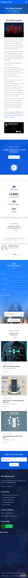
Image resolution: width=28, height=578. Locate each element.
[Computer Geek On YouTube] (10, 486)
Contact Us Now (13, 157)
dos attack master (18, 38)
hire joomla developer (9, 113)
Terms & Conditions (15, 575)
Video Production (6, 504)
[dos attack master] (14, 29)
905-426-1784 (14, 147)
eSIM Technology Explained (11, 366)
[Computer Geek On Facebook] (7, 486)
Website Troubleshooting (8, 500)
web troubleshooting (16, 115)
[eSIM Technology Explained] (14, 351)
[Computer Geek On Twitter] (8, 486)
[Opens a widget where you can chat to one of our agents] (23, 575)
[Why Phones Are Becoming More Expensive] (14, 385)
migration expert (9, 535)
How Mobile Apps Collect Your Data (12, 437)
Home (9, 10)
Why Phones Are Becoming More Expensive (13, 401)
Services (2, 535)
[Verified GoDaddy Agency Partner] (7, 526)
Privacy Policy (5, 575)
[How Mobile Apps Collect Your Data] (14, 421)
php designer (17, 113)
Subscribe (14, 464)
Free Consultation (14, 320)
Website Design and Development (11, 495)
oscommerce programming (15, 563)
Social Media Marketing (8, 502)
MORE (15, 240)
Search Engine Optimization (9, 497)
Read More (5, 371)
